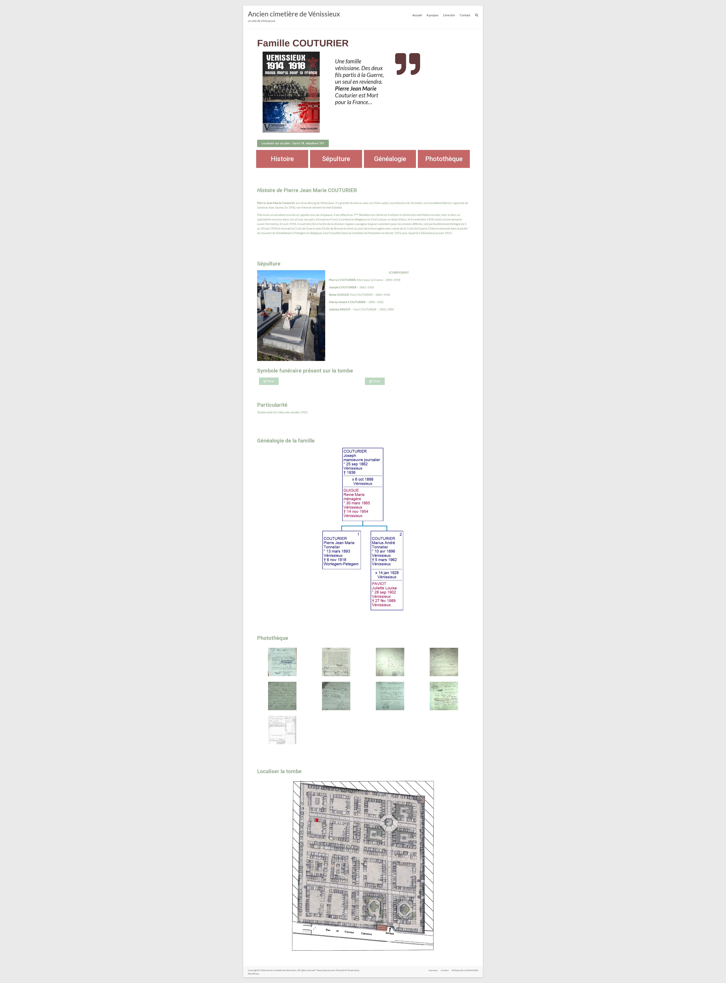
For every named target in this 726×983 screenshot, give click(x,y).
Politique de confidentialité (465, 970)
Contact (465, 15)
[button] (269, 381)
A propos (432, 15)
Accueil (417, 15)
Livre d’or (449, 15)
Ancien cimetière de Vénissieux (294, 14)
